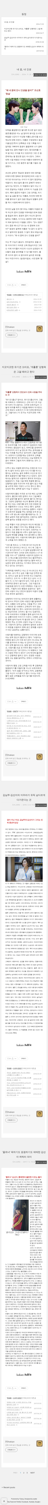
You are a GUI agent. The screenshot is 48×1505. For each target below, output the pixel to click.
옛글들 (9, 295)
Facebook (25, 1502)
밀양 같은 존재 (12, 307)
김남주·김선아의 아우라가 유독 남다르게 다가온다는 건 (23, 39)
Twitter (19, 1502)
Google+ (38, 1502)
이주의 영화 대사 (18, 295)
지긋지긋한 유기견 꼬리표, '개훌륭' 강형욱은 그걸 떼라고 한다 (23, 30)
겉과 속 (9, 299)
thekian (9, 327)
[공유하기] (12, 285)
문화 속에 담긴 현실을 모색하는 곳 (17, 330)
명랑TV (15, 711)
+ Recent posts (8, 1487)
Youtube (31, 1502)
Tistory (21, 1499)
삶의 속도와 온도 (12, 302)
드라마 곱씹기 (17, 1068)
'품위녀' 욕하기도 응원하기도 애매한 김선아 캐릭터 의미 (24, 47)
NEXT (32, 1472)
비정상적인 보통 (12, 310)
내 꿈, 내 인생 (9, 22)
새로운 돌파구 (11, 305)
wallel (35, 1499)
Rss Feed (10, 1502)
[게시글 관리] (15, 285)
